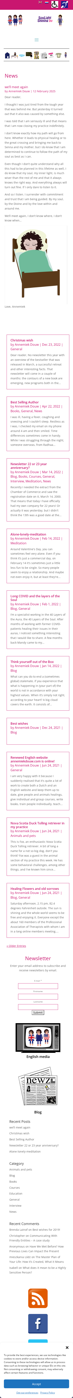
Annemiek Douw (19, 91)
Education (15, 1193)
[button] (67, 1348)
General (16, 349)
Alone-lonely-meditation (28, 534)
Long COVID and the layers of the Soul (35, 598)
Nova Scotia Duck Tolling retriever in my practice (37, 825)
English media (38, 1056)
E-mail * (38, 981)
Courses (35, 476)
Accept (36, 1384)
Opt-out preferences (27, 1392)
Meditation (33, 481)
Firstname (38, 991)
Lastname (38, 1001)
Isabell (13, 1268)
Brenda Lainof (18, 1229)
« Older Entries (16, 946)
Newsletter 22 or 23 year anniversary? (29, 466)
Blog (14, 476)
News (38, 411)
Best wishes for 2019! (46, 1229)
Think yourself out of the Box (32, 662)
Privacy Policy (47, 1392)
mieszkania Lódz (20, 1257)
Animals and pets (23, 836)
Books (15, 411)
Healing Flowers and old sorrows (35, 889)
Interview (17, 481)
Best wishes (19, 723)
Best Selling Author (25, 402)
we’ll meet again (16, 87)
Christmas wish (22, 340)
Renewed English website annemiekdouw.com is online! (33, 759)
